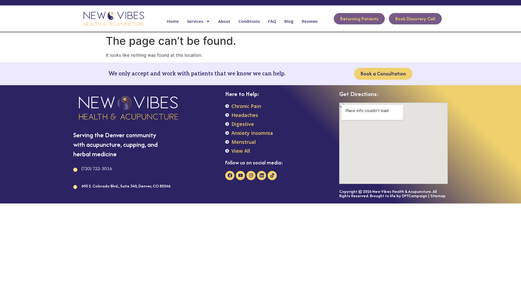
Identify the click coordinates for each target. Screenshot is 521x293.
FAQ (272, 21)
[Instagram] (251, 175)
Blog (289, 21)
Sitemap (438, 196)
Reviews (310, 21)
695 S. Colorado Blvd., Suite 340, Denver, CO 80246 (125, 186)
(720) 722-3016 (96, 168)
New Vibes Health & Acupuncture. (402, 191)
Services (195, 21)
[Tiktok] (272, 175)
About (224, 21)
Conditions (249, 21)
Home (173, 21)
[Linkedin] (261, 175)
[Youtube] (240, 175)
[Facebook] (229, 175)
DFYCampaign (414, 196)
